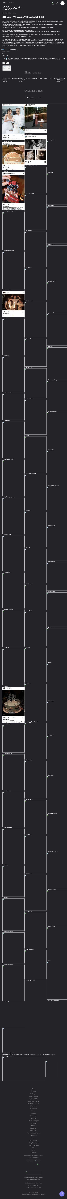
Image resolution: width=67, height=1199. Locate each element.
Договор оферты (33, 1157)
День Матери (34, 1098)
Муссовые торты (34, 1120)
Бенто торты (33, 1116)
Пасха (33, 1089)
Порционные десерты (33, 1133)
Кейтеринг (33, 1128)
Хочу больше (13, 49)
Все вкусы (5, 55)
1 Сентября (33, 1106)
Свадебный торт (33, 1143)
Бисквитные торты (33, 1101)
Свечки (33, 1138)
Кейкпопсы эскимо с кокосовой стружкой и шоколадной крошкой (37, 78)
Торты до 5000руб (33, 1103)
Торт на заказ (34, 1140)
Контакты (33, 1152)
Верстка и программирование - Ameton (33, 1194)
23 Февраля (33, 1108)
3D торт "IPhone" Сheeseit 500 (10, 78)
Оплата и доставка (33, 1145)
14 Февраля (33, 1094)
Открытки (33, 1135)
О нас (33, 1150)
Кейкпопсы (33, 1130)
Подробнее (9, 59)
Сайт (38, 98)
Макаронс (33, 1125)
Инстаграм (30, 98)
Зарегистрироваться (8, 1056)
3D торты (33, 1111)
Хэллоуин (33, 1091)
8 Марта (33, 1113)
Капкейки (33, 1123)
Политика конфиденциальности (33, 1155)
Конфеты (33, 1118)
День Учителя (33, 1096)
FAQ (33, 1148)
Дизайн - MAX (33, 1192)
